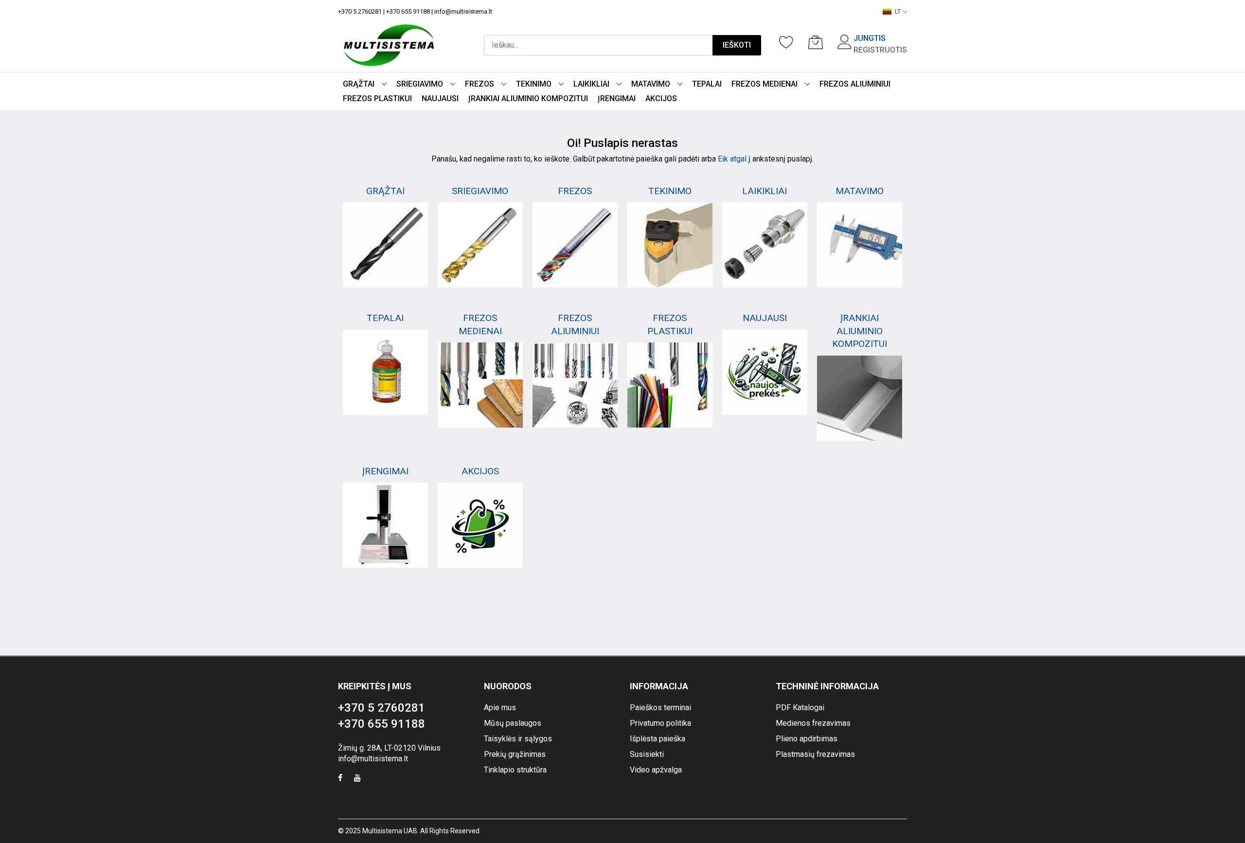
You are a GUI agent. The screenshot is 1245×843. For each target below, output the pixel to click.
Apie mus (500, 707)
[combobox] (598, 45)
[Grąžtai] (385, 244)
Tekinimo (670, 191)
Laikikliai (764, 191)
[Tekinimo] (669, 244)
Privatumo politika (660, 723)
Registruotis (880, 49)
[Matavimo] (859, 244)
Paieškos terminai (660, 707)
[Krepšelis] (815, 42)
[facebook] (340, 779)
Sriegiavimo (480, 191)
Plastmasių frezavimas (815, 754)
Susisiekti (647, 754)
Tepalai (385, 317)
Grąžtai (385, 191)
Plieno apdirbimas (806, 738)
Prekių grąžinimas (515, 754)
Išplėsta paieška (657, 738)
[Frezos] (575, 244)
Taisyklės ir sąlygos (518, 738)
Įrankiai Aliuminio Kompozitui (859, 330)
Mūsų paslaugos (512, 723)
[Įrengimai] (385, 525)
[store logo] (389, 45)
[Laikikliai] (764, 244)
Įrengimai (385, 471)
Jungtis (870, 38)
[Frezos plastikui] (669, 385)
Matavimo (860, 191)
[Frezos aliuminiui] (575, 385)
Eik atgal (732, 158)
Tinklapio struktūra (515, 769)
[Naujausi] (764, 372)
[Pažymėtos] (786, 42)
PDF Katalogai (800, 707)
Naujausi (765, 317)
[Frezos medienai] (480, 385)
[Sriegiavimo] (480, 244)
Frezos (575, 191)
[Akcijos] (480, 525)
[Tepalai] (385, 372)
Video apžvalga (656, 769)
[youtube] (357, 779)
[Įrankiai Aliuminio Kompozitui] (859, 398)
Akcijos (480, 471)
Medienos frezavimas (813, 723)
